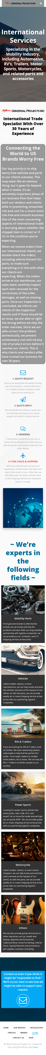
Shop (31, 1038)
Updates (12, 1033)
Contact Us (18, 1038)
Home (6, 1027)
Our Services (19, 1027)
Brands (23, 1033)
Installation (36, 1027)
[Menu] (41, 3)
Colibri (35, 1047)
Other (35, 1033)
